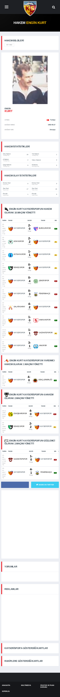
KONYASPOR (19, 241)
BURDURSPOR (45, 228)
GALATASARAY (19, 307)
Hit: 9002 (9, 45)
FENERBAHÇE (44, 294)
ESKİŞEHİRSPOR (20, 413)
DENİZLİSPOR (19, 267)
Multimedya (26, 685)
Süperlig (6, 691)
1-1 (29, 254)
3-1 (29, 345)
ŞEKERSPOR (44, 281)
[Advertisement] (30, 524)
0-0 (29, 267)
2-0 (29, 228)
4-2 (29, 306)
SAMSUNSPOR (45, 320)
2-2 (29, 241)
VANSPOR (43, 345)
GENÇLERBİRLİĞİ (45, 380)
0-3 (29, 293)
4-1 (31, 472)
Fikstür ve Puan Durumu (47, 686)
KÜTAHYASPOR (20, 254)
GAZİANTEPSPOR (46, 333)
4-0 (29, 379)
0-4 (29, 280)
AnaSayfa (6, 685)
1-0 (29, 319)
